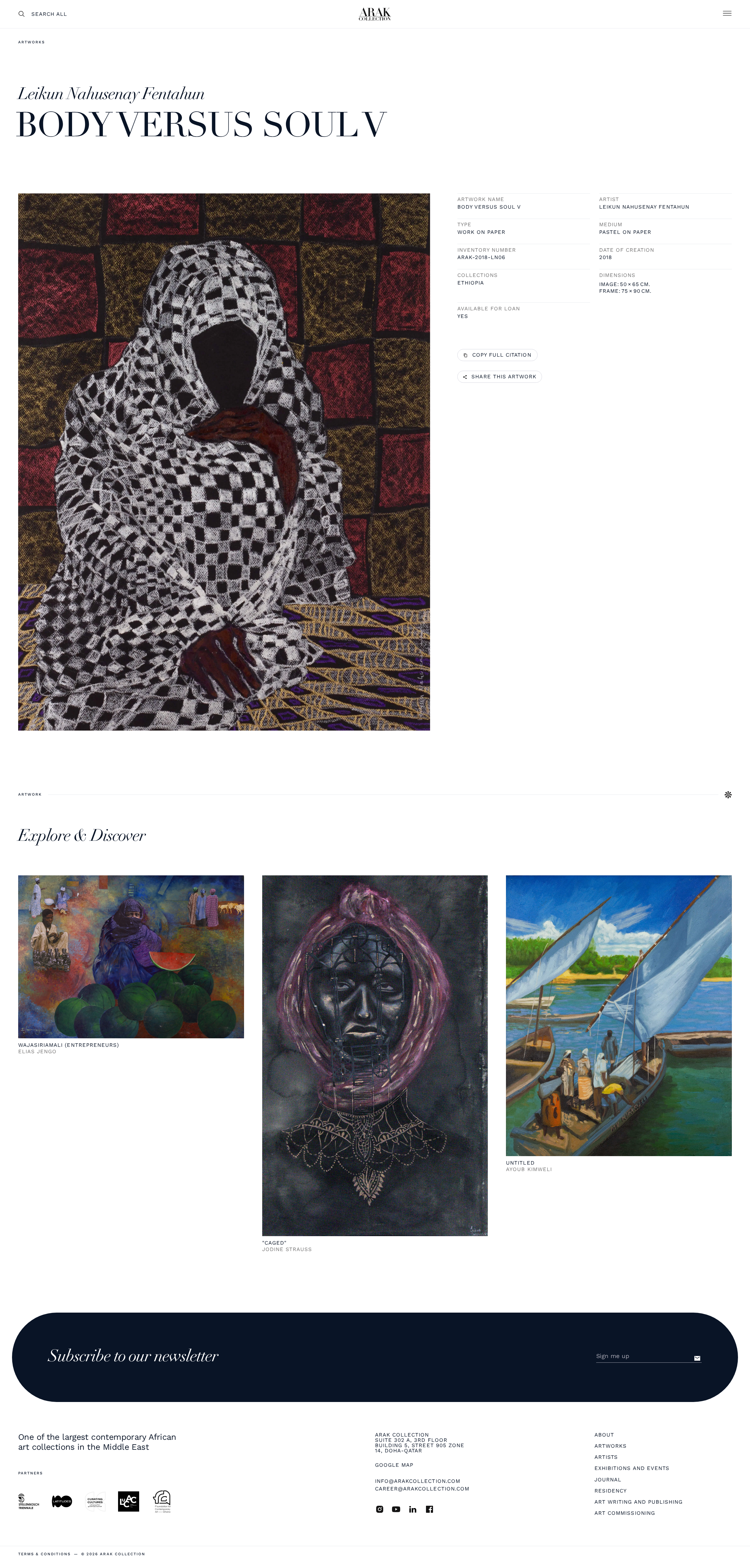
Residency (610, 1490)
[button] (727, 14)
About (604, 1434)
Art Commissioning (624, 1513)
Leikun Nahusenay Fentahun (644, 207)
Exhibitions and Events (631, 1468)
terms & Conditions (44, 1554)
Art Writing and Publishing (638, 1502)
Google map (394, 1465)
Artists (606, 1457)
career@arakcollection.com (422, 1489)
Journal (607, 1479)
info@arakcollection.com (417, 1481)
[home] (375, 14)
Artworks (31, 42)
